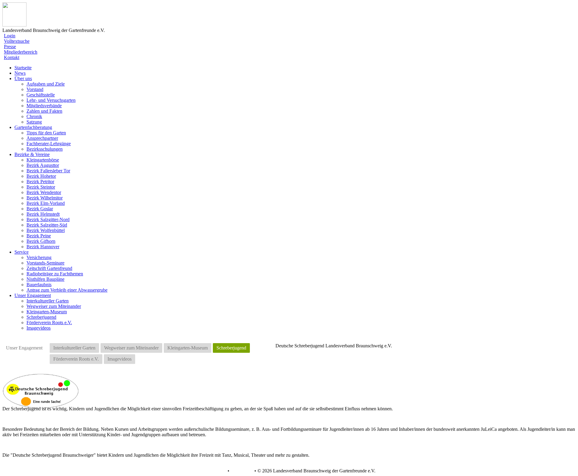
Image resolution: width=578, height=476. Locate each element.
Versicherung (38, 257)
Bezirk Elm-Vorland (45, 203)
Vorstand (34, 89)
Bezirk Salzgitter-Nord (48, 219)
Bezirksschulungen (44, 149)
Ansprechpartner (42, 138)
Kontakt (11, 57)
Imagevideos (38, 327)
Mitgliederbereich (20, 52)
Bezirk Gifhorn (40, 241)
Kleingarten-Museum (46, 311)
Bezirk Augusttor (42, 165)
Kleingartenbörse (42, 159)
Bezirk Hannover (42, 246)
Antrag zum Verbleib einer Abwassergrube (66, 290)
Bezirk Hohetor (41, 176)
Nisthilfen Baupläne (45, 279)
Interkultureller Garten (47, 300)
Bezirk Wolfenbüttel (45, 230)
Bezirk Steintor (40, 186)
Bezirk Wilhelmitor (44, 197)
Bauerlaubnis (38, 284)
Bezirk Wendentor (43, 192)
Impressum (241, 470)
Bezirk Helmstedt (43, 214)
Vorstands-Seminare (45, 262)
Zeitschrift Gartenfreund (49, 268)
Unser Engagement (24, 347)
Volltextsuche (17, 41)
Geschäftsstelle (40, 94)
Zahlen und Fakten (44, 111)
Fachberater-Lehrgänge (48, 143)
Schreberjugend (41, 317)
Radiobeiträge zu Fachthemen (54, 273)
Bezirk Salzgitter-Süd (46, 224)
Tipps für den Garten (46, 132)
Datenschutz (214, 470)
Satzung (34, 121)
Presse (10, 46)
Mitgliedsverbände (44, 105)
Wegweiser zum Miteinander (53, 306)
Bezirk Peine (38, 235)
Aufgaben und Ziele (45, 83)
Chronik (34, 116)
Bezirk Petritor (40, 181)
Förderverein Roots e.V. (49, 322)
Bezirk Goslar (39, 208)
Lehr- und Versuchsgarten (51, 100)
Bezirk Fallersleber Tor (48, 170)
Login (9, 35)
